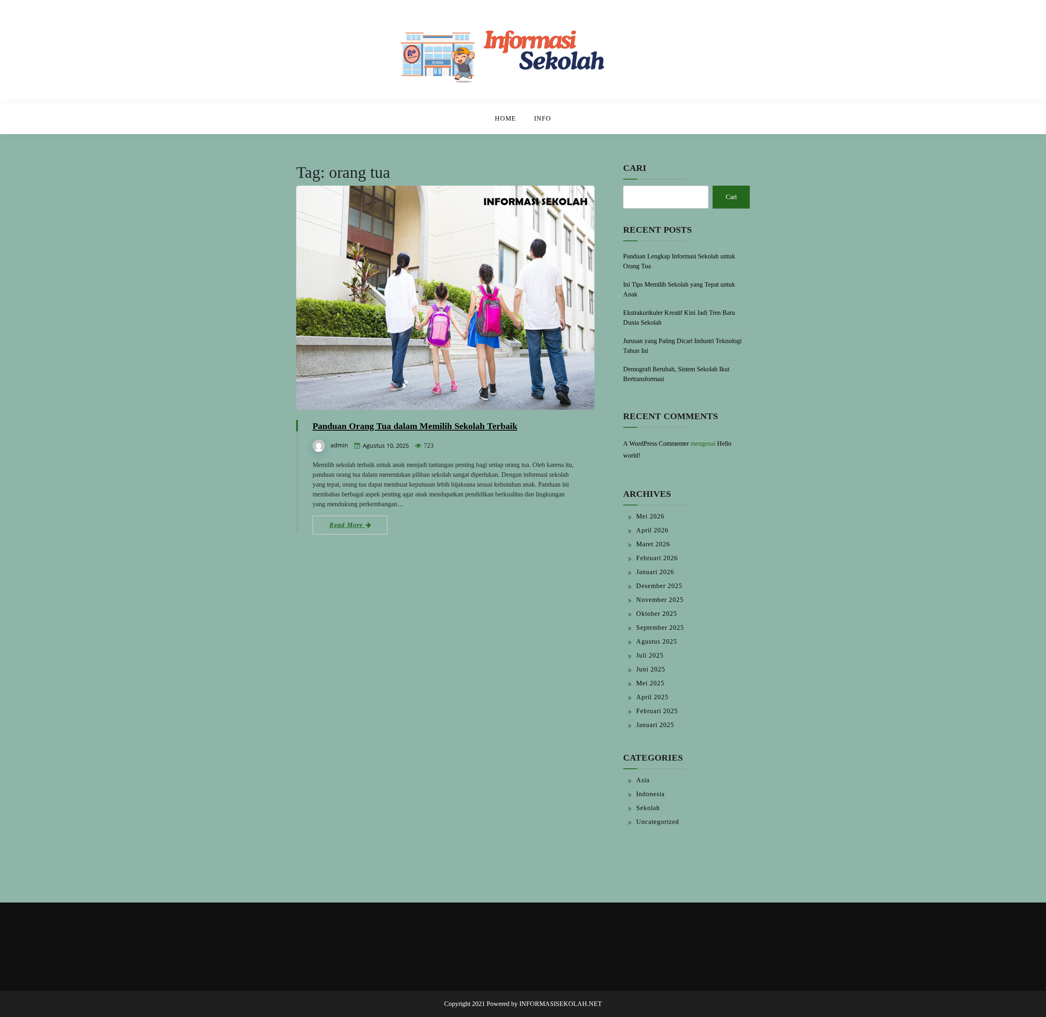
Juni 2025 (650, 669)
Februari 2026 (657, 558)
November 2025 (660, 599)
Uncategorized (657, 821)
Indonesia (650, 793)
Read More (347, 524)
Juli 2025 (650, 655)
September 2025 (660, 627)
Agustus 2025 (656, 641)
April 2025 (652, 697)
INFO (542, 118)
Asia (643, 780)
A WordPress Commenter (656, 443)
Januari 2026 (655, 571)
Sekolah (648, 807)
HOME (505, 118)
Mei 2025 (650, 683)
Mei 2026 (650, 516)
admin (339, 445)
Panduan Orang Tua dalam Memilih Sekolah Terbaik (415, 426)
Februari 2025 (657, 710)
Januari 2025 (655, 724)
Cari (634, 168)
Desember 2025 (659, 585)
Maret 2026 (653, 544)
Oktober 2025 (656, 613)
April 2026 (652, 530)
